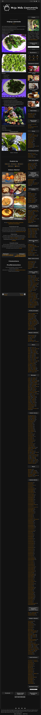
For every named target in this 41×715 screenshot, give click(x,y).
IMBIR (32, 279)
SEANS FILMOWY (30, 115)
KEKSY (29, 453)
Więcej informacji (18, 713)
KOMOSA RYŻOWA (35, 282)
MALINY (29, 359)
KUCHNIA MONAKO (30, 560)
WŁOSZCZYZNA (30, 407)
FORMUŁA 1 (29, 632)
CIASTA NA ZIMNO (30, 424)
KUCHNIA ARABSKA (30, 482)
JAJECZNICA (29, 164)
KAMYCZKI (29, 113)
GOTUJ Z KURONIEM (30, 666)
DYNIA (33, 353)
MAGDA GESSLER (30, 669)
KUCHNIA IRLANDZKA (30, 533)
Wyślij (18, 166)
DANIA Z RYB (29, 262)
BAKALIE (29, 210)
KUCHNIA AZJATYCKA (34, 246)
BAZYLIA (29, 275)
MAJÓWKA (29, 638)
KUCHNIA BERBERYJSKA (31, 502)
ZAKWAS (29, 329)
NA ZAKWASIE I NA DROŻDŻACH (32, 320)
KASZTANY (29, 358)
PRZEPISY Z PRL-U (35, 644)
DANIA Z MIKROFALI (30, 623)
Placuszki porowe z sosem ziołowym (20, 218)
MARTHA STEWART (30, 672)
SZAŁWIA (29, 301)
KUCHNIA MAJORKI (30, 555)
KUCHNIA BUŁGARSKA (31, 509)
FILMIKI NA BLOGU (30, 629)
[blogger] (34, 1)
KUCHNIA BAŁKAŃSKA (31, 499)
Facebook (12, 237)
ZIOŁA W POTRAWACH (31, 202)
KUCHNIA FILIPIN (30, 519)
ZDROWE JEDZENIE (17, 223)
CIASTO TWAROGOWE (31, 441)
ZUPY (28, 125)
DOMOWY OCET (30, 628)
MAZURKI (36, 455)
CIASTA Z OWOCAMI (30, 429)
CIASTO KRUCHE (30, 435)
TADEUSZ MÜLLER (30, 680)
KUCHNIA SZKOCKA (30, 586)
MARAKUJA (29, 360)
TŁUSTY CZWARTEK (30, 649)
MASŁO (35, 165)
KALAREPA (29, 387)
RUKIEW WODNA (30, 297)
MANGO (33, 359)
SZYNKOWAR (34, 184)
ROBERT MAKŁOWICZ (30, 679)
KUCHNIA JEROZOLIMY (31, 541)
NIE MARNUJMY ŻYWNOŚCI (31, 197)
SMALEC (29, 235)
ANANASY (33, 347)
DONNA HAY (35, 661)
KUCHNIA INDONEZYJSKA (31, 530)
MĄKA (35, 215)
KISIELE (32, 453)
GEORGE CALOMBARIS (31, 663)
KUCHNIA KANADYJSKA (31, 543)
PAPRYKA (29, 396)
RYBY (35, 267)
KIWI (32, 358)
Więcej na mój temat (33, 39)
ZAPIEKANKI (29, 222)
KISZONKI (33, 153)
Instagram (16, 237)
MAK (28, 455)
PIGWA (29, 365)
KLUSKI (32, 211)
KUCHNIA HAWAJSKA (30, 524)
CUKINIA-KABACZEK (34, 381)
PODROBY (36, 475)
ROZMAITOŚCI (30, 646)
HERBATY (29, 336)
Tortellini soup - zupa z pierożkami (7, 206)
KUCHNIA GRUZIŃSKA (31, 522)
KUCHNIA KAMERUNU (31, 542)
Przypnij (11, 166)
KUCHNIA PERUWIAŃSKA (31, 570)
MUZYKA (34, 113)
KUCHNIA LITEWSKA (30, 553)
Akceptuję (25, 713)
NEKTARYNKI (29, 362)
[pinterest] (32, 1)
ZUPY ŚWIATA (30, 127)
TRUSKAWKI (34, 368)
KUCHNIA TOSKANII (30, 591)
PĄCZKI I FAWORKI (30, 459)
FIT (32, 137)
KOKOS (33, 281)
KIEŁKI (36, 280)
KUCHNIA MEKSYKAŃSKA (31, 559)
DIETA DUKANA (30, 135)
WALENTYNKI (36, 649)
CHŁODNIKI (29, 124)
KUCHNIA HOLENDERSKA (31, 527)
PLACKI (29, 218)
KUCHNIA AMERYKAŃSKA (31, 488)
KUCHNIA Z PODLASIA (31, 599)
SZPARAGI (29, 402)
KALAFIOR (36, 386)
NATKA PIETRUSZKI (30, 196)
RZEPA (29, 399)
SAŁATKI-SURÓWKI (30, 141)
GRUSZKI (33, 354)
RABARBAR (29, 368)
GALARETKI (29, 449)
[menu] (2, 1)
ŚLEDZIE (29, 237)
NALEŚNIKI (29, 216)
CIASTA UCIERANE (30, 426)
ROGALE (29, 324)
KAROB (36, 357)
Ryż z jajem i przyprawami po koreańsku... (8, 194)
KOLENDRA (29, 282)
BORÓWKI (29, 351)
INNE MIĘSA (34, 471)
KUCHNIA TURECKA (30, 593)
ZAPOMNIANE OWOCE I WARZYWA (32, 303)
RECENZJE (35, 645)
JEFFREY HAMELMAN (30, 668)
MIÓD (29, 166)
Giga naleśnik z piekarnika (20, 182)
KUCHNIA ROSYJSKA (30, 576)
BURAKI (29, 380)
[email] (36, 1)
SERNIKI (32, 460)
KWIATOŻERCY (35, 284)
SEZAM (33, 401)
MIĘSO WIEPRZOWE (30, 474)
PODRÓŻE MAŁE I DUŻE (31, 114)
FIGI (36, 353)
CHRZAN (33, 275)
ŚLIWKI (29, 371)
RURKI (28, 460)
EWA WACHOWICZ (30, 662)
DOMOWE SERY (30, 163)
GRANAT (29, 354)
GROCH (29, 385)
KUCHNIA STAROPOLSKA (31, 583)
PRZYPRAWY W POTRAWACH (31, 199)
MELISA (29, 286)
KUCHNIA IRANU (30, 532)
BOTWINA (29, 379)
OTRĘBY (29, 291)
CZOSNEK (29, 276)
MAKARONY (29, 250)
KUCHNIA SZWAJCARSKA (31, 587)
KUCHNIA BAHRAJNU (30, 498)
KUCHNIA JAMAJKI (30, 537)
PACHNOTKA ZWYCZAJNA (31, 292)
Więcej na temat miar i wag (20, 231)
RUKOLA (35, 297)
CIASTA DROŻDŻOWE (30, 421)
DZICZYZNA (29, 471)
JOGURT (34, 164)
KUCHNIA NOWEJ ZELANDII (31, 566)
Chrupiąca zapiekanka (33, 81)
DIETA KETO (35, 135)
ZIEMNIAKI (29, 409)
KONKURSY (34, 635)
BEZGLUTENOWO (30, 133)
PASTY (33, 198)
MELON (33, 360)
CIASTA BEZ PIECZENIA (31, 420)
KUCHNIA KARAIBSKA (30, 544)
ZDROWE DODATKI (30, 144)
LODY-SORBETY (30, 165)
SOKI (32, 341)
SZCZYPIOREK (30, 302)
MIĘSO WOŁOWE (30, 475)
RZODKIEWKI (33, 399)
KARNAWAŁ (29, 635)
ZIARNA (36, 255)
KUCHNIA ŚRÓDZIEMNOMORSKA (32, 603)
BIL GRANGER (35, 660)
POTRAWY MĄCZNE (34, 218)
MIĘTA (36, 286)
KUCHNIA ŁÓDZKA (30, 215)
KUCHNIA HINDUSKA (30, 525)
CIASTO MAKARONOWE (31, 436)
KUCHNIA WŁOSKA (30, 598)
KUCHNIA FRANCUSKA (31, 520)
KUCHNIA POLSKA (30, 212)
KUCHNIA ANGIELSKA (30, 491)
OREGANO (29, 290)
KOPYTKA (36, 211)
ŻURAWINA (33, 371)
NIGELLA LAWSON (30, 674)
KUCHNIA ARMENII (30, 493)
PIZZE (33, 217)
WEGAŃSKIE (29, 142)
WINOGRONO (29, 369)
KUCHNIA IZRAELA (30, 536)
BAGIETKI (29, 313)
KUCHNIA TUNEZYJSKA (31, 592)
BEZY (28, 418)
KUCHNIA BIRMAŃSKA (31, 503)
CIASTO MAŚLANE (30, 437)
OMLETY (34, 216)
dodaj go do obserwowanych (20, 269)
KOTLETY (29, 233)
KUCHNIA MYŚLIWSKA (31, 563)
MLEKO (33, 166)
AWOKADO (36, 348)
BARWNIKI (33, 416)
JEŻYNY (29, 357)
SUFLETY (36, 460)
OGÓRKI (29, 393)
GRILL (32, 229)
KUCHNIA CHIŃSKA (30, 247)
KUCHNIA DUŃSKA (30, 515)
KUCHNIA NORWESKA (31, 565)
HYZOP (29, 279)
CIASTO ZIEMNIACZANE (31, 443)
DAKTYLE (29, 353)
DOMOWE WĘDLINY (30, 180)
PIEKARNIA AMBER (34, 612)
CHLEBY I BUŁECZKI (30, 314)
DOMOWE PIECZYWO (34, 228)
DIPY (28, 192)
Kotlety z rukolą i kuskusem (20, 206)
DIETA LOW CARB (34, 136)
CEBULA (36, 380)
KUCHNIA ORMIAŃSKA (31, 569)
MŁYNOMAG (29, 251)
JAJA (34, 163)
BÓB (32, 380)
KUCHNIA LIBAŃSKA (30, 552)
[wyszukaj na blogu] (39, 1)
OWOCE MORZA (30, 267)
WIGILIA (34, 650)
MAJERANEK (33, 285)
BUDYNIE (29, 419)
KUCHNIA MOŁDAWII (30, 561)
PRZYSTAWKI (29, 645)
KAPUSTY (11, 222)
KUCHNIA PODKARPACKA (31, 571)
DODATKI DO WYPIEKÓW (31, 193)
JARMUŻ (13, 23)
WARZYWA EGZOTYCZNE (31, 404)
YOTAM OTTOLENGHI (30, 683)
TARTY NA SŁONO (33, 324)
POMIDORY (29, 397)
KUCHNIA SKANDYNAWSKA (31, 581)
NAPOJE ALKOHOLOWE (31, 340)
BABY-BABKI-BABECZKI (31, 415)
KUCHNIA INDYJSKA (30, 531)
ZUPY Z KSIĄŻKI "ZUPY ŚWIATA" (32, 126)
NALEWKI (32, 337)
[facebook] (29, 1)
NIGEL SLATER (35, 673)
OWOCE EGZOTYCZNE (31, 363)
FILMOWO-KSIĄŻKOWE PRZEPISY (32, 630)
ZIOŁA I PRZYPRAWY (34, 304)
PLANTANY (33, 365)
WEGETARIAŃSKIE (11, 223)
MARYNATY (34, 154)
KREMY (34, 124)
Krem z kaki (8, 182)
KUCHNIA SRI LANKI (30, 582)
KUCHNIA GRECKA (30, 266)
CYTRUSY (29, 352)
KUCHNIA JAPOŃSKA (30, 538)
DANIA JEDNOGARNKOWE (31, 179)
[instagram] (31, 1)
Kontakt (20, 248)
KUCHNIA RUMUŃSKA (31, 577)
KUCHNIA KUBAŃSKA (31, 550)
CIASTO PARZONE (30, 438)
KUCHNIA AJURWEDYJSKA (31, 138)
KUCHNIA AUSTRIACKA (31, 496)
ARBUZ (29, 348)
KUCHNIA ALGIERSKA (30, 487)
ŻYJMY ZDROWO (30, 147)
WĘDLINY (29, 185)
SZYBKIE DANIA (20, 222)
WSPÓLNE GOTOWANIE (31, 613)
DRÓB (34, 470)
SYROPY (36, 341)
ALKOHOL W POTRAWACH (31, 335)
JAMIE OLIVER (29, 667)
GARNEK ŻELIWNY (30, 634)
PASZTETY (33, 234)
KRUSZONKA (29, 454)
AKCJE (29, 612)
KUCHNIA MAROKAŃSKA (31, 558)
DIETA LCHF (29, 136)
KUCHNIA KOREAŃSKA (31, 547)
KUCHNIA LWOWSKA (30, 554)
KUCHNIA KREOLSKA (30, 548)
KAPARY (33, 280)
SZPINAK (33, 402)
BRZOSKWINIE (34, 351)
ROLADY (35, 459)
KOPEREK (29, 194)
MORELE (37, 360)
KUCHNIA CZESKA (30, 514)
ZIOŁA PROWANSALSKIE (31, 306)
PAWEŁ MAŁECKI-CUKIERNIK (32, 677)
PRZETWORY (29, 155)
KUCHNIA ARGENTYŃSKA (31, 492)
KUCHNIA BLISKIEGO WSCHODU (32, 504)
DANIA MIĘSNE (30, 469)
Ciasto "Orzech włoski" (20, 194)
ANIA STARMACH (30, 660)
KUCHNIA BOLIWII (30, 505)
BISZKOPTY (32, 418)
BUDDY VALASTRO (30, 661)
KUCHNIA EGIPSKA (30, 516)
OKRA (33, 393)
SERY (34, 646)
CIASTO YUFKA (30, 442)
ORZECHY (34, 362)
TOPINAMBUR (30, 403)
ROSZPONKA (29, 296)
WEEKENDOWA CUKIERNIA (31, 463)
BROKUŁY (33, 379)
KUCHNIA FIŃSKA (36, 519)
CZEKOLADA (29, 447)
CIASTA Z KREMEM (30, 427)
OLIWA (13, 222)
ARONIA (32, 348)
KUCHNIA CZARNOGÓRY (31, 513)
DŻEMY (29, 153)
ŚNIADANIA (29, 169)
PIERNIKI (33, 458)
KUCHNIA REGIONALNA (31, 575)
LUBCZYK (29, 285)
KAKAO (33, 336)
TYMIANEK (35, 302)
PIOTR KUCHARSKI (30, 678)
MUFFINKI (33, 457)
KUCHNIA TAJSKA (30, 589)
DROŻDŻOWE (29, 318)
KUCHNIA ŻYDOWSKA (31, 604)
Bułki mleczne (34, 107)
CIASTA (34, 419)
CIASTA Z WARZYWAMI (31, 430)
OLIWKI (36, 393)
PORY (34, 397)
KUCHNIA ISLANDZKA (30, 535)
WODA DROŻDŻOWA (30, 326)
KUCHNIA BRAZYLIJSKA (31, 508)
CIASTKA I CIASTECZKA (31, 431)
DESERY (34, 447)
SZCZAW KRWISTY (34, 301)
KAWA (29, 337)
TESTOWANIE (35, 647)
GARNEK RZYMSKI (30, 181)
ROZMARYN (34, 296)
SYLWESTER (29, 647)
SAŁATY (29, 401)
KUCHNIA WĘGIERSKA (31, 597)
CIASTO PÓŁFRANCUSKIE (31, 440)
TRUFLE (34, 403)
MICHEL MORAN (30, 673)
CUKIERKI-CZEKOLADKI (31, 446)
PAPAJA (29, 364)
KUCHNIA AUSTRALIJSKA (31, 494)
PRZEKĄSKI (16, 222)
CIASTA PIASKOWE (30, 425)
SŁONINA (33, 476)
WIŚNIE (34, 369)
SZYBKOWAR (29, 184)
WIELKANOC (29, 650)
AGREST (29, 347)
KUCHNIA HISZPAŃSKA (31, 526)
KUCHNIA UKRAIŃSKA (31, 594)
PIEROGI (29, 217)
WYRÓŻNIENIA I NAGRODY (31, 651)
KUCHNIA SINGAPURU (31, 580)
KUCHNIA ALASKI (30, 486)
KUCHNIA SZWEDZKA (31, 588)
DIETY (29, 137)
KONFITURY (29, 154)
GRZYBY (33, 385)
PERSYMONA (33, 364)
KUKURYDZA (35, 391)
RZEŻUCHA (29, 298)
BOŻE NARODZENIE (30, 621)
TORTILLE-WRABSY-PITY (31, 221)
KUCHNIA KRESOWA (30, 549)
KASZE (29, 246)
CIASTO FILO (29, 432)
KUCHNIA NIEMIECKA (31, 564)
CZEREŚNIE (34, 352)
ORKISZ (33, 290)
